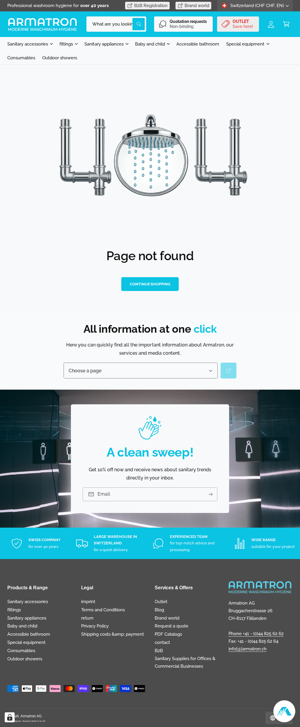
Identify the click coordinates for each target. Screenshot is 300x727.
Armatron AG (31, 716)
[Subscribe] (210, 494)
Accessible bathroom (28, 634)
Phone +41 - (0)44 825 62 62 (256, 633)
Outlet (161, 601)
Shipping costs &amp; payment (112, 634)
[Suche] (228, 371)
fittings (14, 609)
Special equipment (26, 642)
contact (162, 642)
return (87, 617)
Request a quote (171, 625)
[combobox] (116, 24)
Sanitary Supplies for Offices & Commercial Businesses (185, 662)
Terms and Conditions (103, 609)
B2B (159, 650)
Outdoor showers (24, 658)
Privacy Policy (95, 625)
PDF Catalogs (168, 634)
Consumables (21, 650)
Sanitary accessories (27, 601)
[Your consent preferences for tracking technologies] (10, 717)
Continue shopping (150, 284)
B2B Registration (151, 5)
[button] (286, 24)
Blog (159, 609)
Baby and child (22, 625)
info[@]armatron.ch (248, 648)
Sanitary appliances (26, 617)
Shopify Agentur (14, 721)
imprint (88, 601)
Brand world (197, 5)
